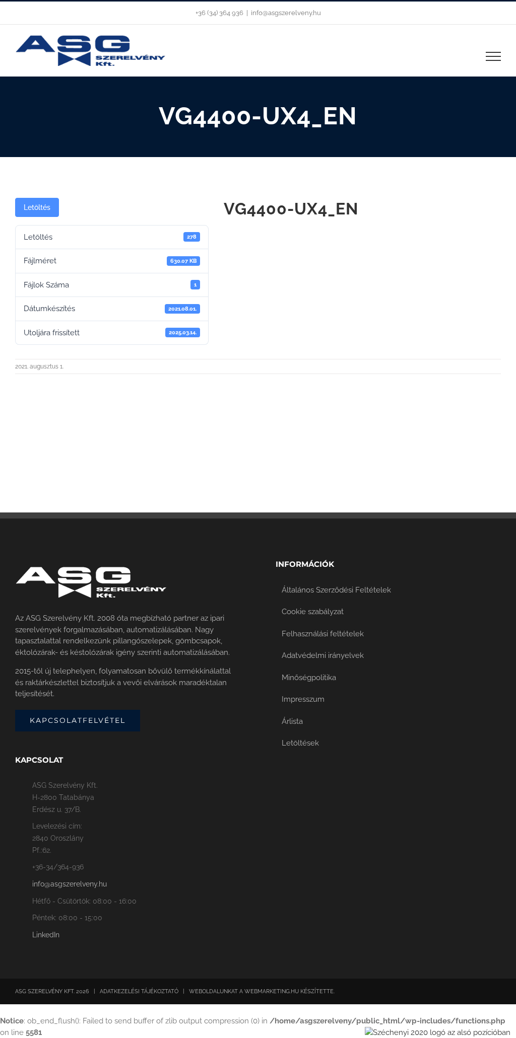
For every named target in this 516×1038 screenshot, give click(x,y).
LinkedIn (45, 935)
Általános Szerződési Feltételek (336, 590)
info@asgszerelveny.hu (286, 13)
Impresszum (303, 699)
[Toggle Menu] (493, 56)
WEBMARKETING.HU (271, 991)
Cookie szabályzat (313, 611)
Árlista (292, 721)
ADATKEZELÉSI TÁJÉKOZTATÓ (139, 991)
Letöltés (37, 207)
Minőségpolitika (309, 677)
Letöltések (300, 743)
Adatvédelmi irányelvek (323, 655)
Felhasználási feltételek (323, 633)
